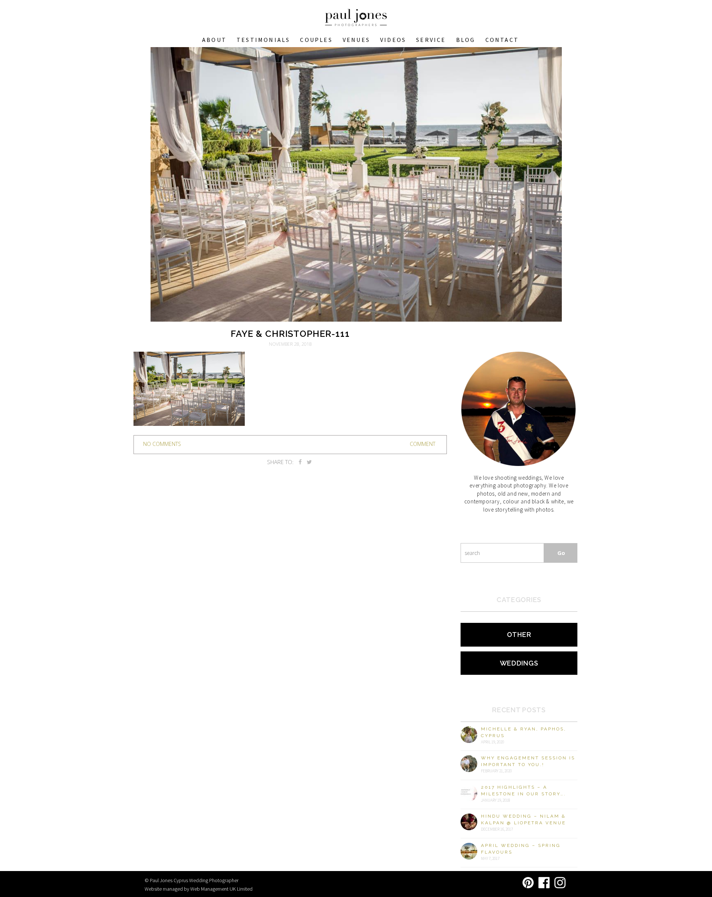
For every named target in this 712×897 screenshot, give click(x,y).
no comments (162, 443)
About (214, 39)
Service (431, 39)
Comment (422, 443)
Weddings (519, 663)
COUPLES (316, 39)
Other (519, 634)
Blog (465, 39)
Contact (502, 39)
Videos (393, 39)
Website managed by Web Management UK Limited (199, 889)
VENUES (356, 39)
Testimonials (263, 39)
